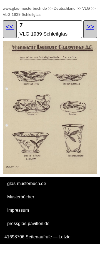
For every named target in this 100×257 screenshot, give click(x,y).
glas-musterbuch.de (26, 183)
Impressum (18, 210)
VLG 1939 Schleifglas (22, 14)
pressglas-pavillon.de (28, 223)
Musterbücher (20, 196)
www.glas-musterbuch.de (25, 8)
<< (10, 26)
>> (50, 8)
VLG (86, 8)
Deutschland (65, 8)
